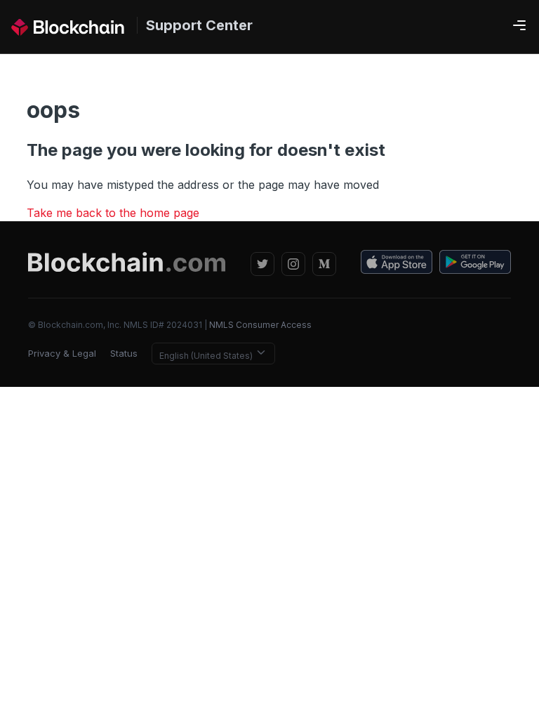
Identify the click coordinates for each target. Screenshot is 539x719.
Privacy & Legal (62, 353)
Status (124, 353)
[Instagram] (293, 264)
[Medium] (324, 264)
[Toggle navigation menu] (519, 26)
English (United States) (207, 355)
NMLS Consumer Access (260, 324)
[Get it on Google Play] (475, 264)
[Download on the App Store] (396, 264)
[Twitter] (262, 264)
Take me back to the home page (113, 213)
